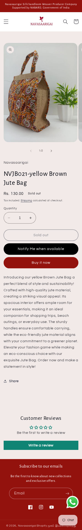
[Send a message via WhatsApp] (72, 502)
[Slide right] (51, 151)
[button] (6, 21)
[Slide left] (31, 151)
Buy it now (41, 262)
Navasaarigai (27, 525)
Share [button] (14, 381)
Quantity (10, 208)
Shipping (26, 200)
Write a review (41, 445)
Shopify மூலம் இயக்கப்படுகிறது (56, 525)
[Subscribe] (67, 493)
